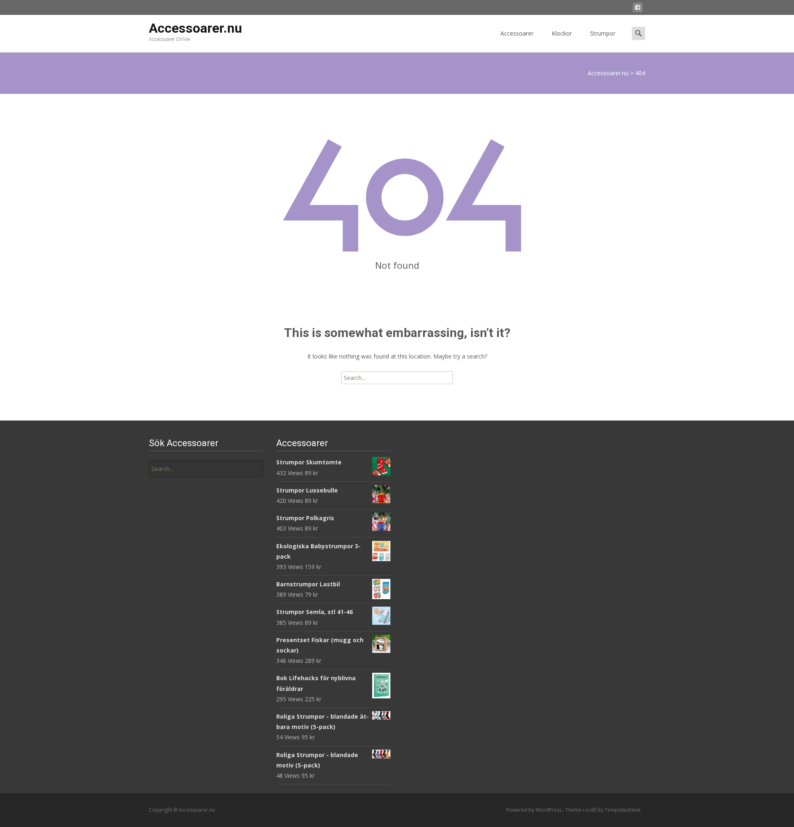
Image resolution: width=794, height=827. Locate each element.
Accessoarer (516, 33)
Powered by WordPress (534, 809)
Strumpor (602, 33)
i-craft (590, 809)
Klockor (562, 33)
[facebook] (638, 9)
